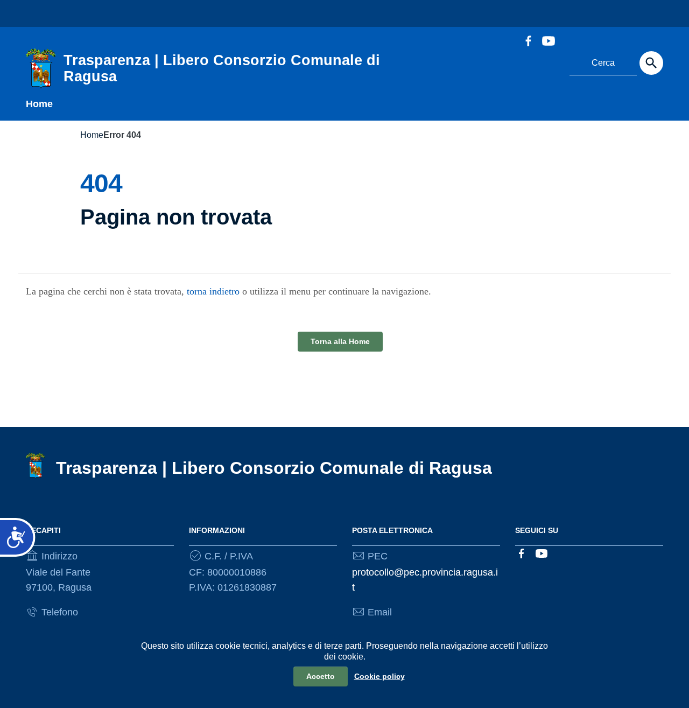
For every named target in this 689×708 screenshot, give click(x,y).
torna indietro (213, 291)
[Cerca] (651, 63)
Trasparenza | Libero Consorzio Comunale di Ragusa (274, 468)
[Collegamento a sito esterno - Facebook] (528, 39)
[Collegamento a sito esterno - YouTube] (548, 39)
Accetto (320, 676)
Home (39, 104)
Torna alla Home (340, 341)
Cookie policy (379, 676)
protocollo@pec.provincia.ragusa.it (425, 580)
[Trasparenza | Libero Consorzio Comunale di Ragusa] (41, 67)
